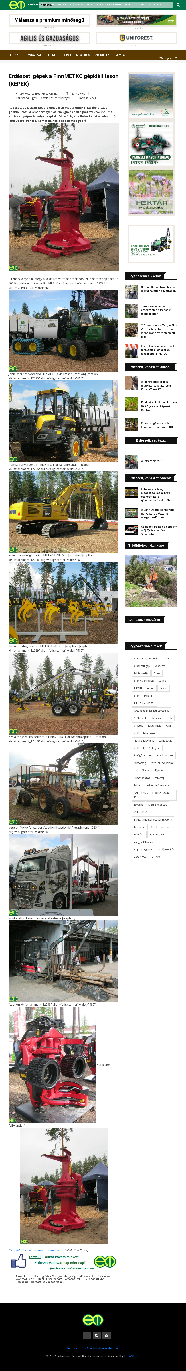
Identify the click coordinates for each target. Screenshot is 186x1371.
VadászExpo (96, 1279)
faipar (137, 785)
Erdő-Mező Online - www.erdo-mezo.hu (36, 1250)
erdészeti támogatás (146, 733)
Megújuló (83, 55)
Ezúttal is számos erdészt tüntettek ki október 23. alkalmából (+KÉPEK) (157, 349)
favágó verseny (143, 755)
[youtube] (23, 12)
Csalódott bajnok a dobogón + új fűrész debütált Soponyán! (159, 530)
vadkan (106, 1276)
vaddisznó (140, 857)
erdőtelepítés (166, 849)
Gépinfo (51, 55)
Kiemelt (43, 98)
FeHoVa (155, 857)
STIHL (166, 658)
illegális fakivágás (144, 740)
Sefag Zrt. (155, 748)
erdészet (139, 748)
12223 (92, 98)
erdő (136, 695)
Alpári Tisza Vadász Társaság (56, 1279)
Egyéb (33, 98)
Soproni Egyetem (144, 849)
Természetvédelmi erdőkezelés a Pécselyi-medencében (156, 310)
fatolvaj (159, 778)
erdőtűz (138, 725)
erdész (151, 688)
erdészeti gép (142, 666)
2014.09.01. (78, 93)
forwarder (140, 827)
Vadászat (34, 55)
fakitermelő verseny (157, 785)
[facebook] (14, 12)
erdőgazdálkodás (144, 680)
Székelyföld (140, 718)
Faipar (66, 55)
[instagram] (19, 12)
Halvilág (120, 55)
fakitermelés (141, 673)
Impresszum (75, 1348)
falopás (156, 718)
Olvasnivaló (45, 68)
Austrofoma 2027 (152, 461)
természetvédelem (162, 763)
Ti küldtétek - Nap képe (146, 545)
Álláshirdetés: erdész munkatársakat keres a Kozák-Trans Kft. (156, 385)
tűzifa (169, 718)
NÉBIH (138, 688)
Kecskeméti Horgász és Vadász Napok (40, 1282)
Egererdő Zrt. (157, 834)
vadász (163, 680)
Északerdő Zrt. (165, 755)
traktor (148, 695)
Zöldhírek (102, 55)
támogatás (165, 740)
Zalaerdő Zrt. (141, 812)
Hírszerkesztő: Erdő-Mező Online (36, 93)
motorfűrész (141, 770)
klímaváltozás (142, 778)
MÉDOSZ (82, 1279)
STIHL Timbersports (162, 827)
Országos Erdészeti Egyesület (151, 710)
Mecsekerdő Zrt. (157, 804)
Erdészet (15, 55)
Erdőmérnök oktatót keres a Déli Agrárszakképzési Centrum (159, 406)
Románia (139, 834)
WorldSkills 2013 (26, 1279)
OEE (168, 725)
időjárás (158, 770)
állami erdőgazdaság (146, 658)
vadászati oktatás (89, 1276)
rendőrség (140, 763)
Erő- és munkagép (59, 98)
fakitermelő (154, 725)
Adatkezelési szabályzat (103, 1348)
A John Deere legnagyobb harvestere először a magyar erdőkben (158, 513)
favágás (138, 804)
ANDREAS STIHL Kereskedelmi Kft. (152, 795)
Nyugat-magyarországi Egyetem (153, 819)
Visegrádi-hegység (64, 1276)
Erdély (157, 673)
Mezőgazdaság (21, 68)
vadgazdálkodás (143, 842)
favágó (163, 688)
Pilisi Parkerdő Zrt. (144, 703)
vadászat (160, 666)
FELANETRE (132, 1356)
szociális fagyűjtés (39, 1276)
